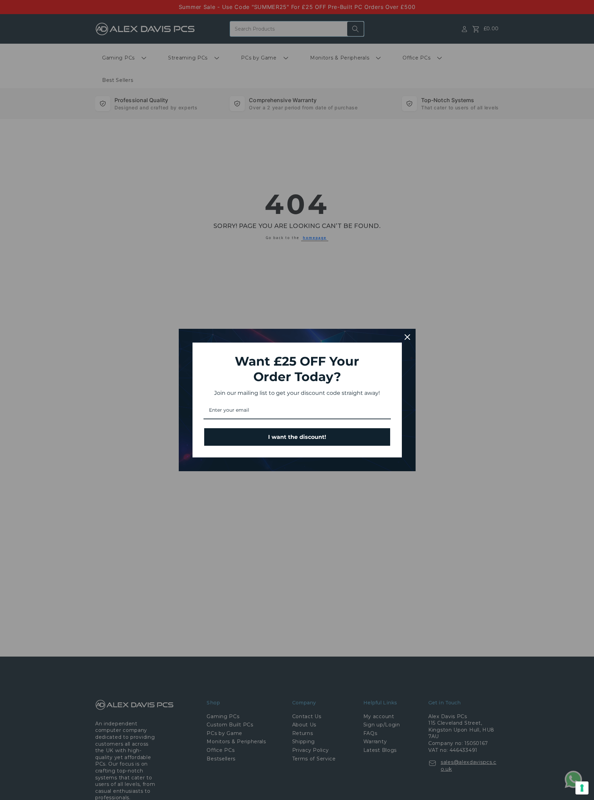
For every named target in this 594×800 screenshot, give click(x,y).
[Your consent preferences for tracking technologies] (581, 787)
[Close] (407, 337)
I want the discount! (297, 437)
